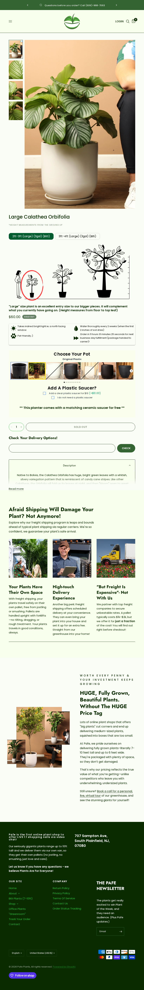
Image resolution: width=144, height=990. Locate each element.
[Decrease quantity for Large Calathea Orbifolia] (11, 427)
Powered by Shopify (64, 966)
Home (13, 888)
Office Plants (17, 909)
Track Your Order (19, 919)
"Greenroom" (17, 914)
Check (126, 448)
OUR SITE (15, 881)
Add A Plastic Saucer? (72, 388)
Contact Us (60, 903)
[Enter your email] (120, 931)
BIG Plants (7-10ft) (21, 898)
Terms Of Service (64, 898)
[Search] (128, 21)
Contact (14, 924)
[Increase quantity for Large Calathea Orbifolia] (21, 427)
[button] (72, 465)
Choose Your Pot (72, 354)
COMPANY (60, 881)
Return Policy (61, 888)
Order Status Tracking (67, 908)
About (13, 893)
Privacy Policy (61, 893)
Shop (12, 904)
